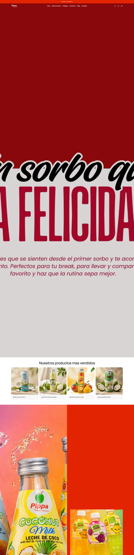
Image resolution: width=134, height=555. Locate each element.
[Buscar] (115, 6)
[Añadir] (36, 392)
